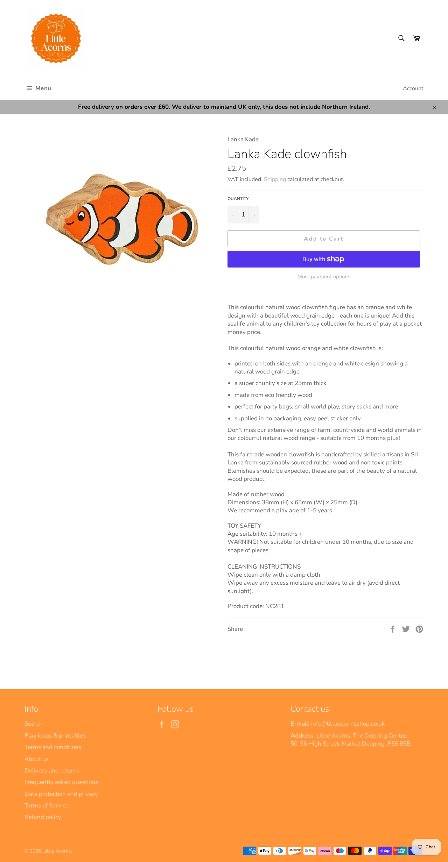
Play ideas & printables (55, 736)
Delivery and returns (51, 771)
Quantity (237, 198)
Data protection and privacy (61, 794)
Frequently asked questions (61, 782)
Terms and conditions (52, 747)
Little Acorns (57, 851)
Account (413, 88)
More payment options (324, 276)
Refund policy (42, 817)
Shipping (275, 179)
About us (36, 759)
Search (33, 724)
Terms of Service (46, 806)
